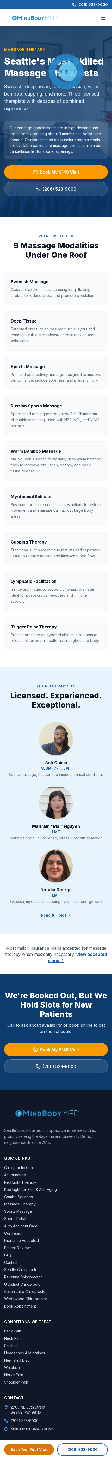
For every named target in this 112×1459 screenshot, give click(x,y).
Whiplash (12, 1367)
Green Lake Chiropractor (25, 1291)
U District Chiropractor (23, 1284)
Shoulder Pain (16, 1382)
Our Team (12, 1233)
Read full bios (53, 915)
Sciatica (10, 1345)
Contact (10, 1262)
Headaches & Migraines (24, 1353)
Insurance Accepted (21, 1240)
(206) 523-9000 (92, 4)
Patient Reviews (18, 1248)
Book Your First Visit (29, 1449)
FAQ (7, 1255)
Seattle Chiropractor (21, 1269)
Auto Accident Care (21, 1226)
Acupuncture (15, 1175)
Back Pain (12, 1331)
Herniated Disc (16, 1360)
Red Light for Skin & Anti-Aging (30, 1189)
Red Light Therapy (20, 1182)
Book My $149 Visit (59, 172)
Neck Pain (13, 1338)
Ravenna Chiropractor (23, 1277)
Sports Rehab (16, 1218)
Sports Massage (18, 1211)
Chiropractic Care (19, 1167)
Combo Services (18, 1197)
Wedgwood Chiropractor (25, 1299)
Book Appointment (20, 1306)
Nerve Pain (13, 1375)
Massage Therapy (20, 1204)
